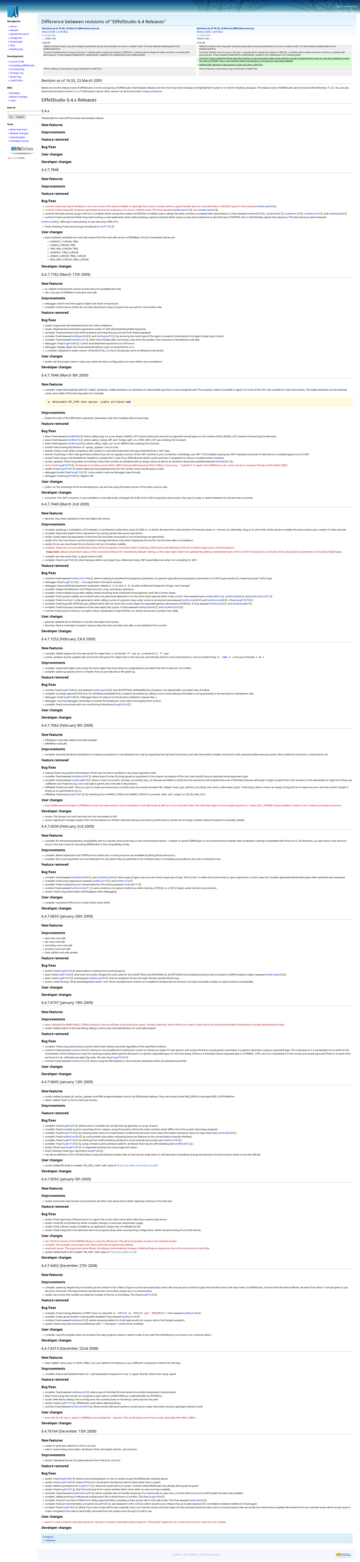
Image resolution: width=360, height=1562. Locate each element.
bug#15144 (68, 1140)
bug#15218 (69, 582)
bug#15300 (70, 476)
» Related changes (18, 133)
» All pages (14, 93)
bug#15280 (68, 690)
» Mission (13, 30)
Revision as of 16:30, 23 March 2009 (62, 28)
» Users (12, 100)
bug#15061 (102, 1503)
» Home (12, 26)
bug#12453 (66, 1482)
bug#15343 (68, 560)
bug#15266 (64, 974)
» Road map (14, 76)
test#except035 (274, 974)
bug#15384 (70, 697)
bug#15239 (94, 1150)
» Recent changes (18, 96)
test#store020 (79, 1050)
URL (329, 87)
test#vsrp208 (48, 221)
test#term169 (170, 1140)
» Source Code (16, 61)
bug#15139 (68, 1133)
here (76, 91)
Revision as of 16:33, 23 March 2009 (217, 28)
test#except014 (181, 210)
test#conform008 (80, 578)
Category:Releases (152, 91)
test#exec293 (190, 1313)
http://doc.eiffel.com (122, 1252)
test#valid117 (130, 884)
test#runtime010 (80, 1406)
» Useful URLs (15, 80)
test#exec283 (216, 603)
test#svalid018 (80, 780)
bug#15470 (64, 465)
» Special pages (16, 137)
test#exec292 (79, 1392)
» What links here (17, 129)
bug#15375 (242, 600)
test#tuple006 (336, 213)
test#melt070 (254, 213)
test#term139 (292, 213)
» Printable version (18, 141)
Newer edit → (204, 38)
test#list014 (73, 440)
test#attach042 (80, 877)
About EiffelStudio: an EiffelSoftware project (202, 1554)
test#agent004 (80, 336)
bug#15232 (77, 472)
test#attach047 (80, 776)
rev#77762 (105, 226)
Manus (46, 31)
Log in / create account (346, 6)
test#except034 (100, 690)
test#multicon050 (82, 1493)
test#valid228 (225, 1133)
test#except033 (97, 978)
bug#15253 (66, 970)
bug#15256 (119, 1057)
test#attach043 (105, 877)
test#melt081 (273, 213)
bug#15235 (68, 1125)
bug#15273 (64, 978)
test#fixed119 (99, 881)
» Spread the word (18, 34)
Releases (51, 1540)
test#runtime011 (80, 888)
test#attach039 (70, 1136)
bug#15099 (155, 1496)
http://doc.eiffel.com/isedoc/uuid (136, 1165)
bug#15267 (75, 794)
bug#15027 (68, 1507)
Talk (53, 31)
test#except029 (264, 206)
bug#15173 (66, 1403)
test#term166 (129, 1316)
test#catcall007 (240, 603)
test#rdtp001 (222, 461)
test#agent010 (105, 336)
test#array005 (75, 443)
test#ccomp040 (190, 600)
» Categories (15, 38)
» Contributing (16, 69)
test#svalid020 (233, 596)
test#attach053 (172, 607)
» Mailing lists (15, 49)
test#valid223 (196, 1500)
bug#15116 (85, 1485)
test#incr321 (79, 339)
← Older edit (49, 38)
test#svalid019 (213, 596)
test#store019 (79, 1061)
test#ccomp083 (215, 600)
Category (48, 1536)
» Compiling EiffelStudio (21, 65)
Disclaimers (177, 1554)
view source (91, 28)
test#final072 (182, 1143)
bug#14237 (66, 1478)
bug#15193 (148, 1294)
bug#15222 (72, 1147)
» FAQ (11, 45)
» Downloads (15, 41)
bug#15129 (68, 1143)
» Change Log (15, 73)
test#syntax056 (146, 607)
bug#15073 (66, 1489)
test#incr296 (133, 1503)
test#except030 (206, 210)
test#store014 (312, 213)
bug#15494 (70, 343)
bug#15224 (121, 704)
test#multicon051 (260, 596)
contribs (62, 31)
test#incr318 (123, 881)
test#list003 (73, 436)
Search (11, 107)
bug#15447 (66, 468)
